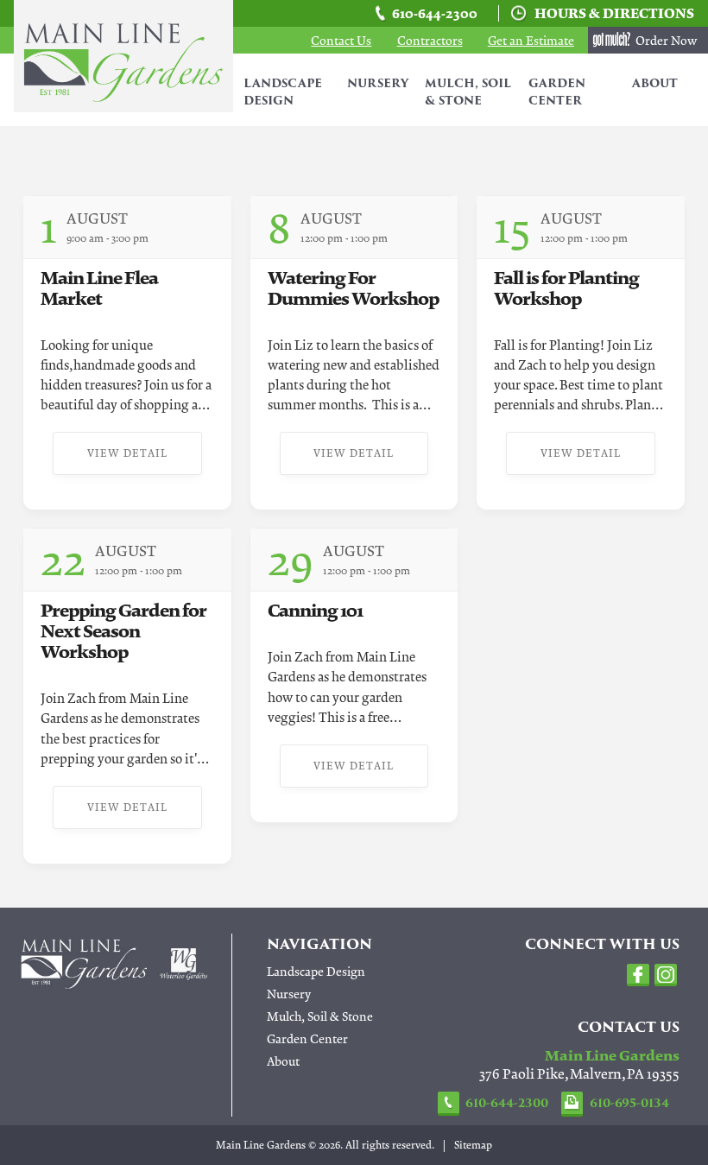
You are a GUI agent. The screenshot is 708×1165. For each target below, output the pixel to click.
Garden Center (556, 92)
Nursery (377, 83)
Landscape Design (282, 92)
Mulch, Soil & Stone (468, 92)
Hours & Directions (614, 13)
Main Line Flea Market (99, 288)
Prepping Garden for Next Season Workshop (123, 631)
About (655, 83)
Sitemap (473, 1145)
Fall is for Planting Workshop (566, 288)
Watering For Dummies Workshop (353, 288)
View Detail (127, 453)
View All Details (372, 234)
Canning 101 (315, 610)
